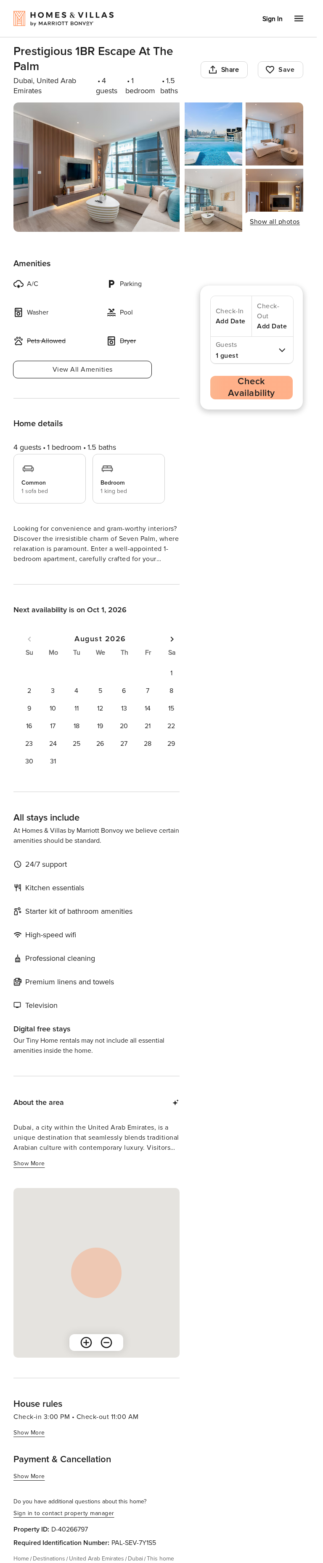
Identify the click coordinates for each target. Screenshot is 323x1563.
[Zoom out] (106, 1342)
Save (286, 70)
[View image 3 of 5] (274, 133)
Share (230, 70)
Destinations (49, 1558)
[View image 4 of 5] (213, 200)
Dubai (135, 1558)
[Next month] (172, 639)
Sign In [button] (272, 19)
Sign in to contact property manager (63, 1513)
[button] (171, 673)
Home (21, 1558)
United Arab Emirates (96, 1558)
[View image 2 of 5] (213, 133)
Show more (29, 1163)
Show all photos (275, 222)
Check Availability (251, 387)
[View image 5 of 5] (274, 200)
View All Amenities (83, 369)
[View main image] (96, 167)
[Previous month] (29, 639)
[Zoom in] (86, 1342)
